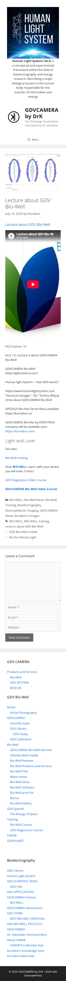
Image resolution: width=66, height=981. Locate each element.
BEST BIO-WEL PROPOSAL (27, 919)
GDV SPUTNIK (19, 682)
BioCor (14, 798)
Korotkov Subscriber (21, 956)
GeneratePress (33, 975)
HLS (47, 61)
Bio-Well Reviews (21, 761)
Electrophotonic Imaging (21, 510)
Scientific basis (20, 723)
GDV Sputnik (15, 809)
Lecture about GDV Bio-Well (27, 224)
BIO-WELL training (36, 521)
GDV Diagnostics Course (26, 830)
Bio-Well (15, 677)
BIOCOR (15, 688)
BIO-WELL (20, 467)
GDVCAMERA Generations (25, 908)
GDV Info (16, 887)
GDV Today (20, 734)
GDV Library (18, 729)
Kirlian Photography (23, 713)
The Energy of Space (24, 814)
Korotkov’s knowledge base (25, 951)
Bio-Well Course (21, 825)
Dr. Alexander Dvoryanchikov (27, 935)
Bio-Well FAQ (19, 771)
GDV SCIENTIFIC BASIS (22, 881)
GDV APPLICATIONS (20, 892)
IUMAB (12, 835)
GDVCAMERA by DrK (41, 113)
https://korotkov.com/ (20, 431)
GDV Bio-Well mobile (23, 532)
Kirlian (11, 707)
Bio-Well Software (22, 787)
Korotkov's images (26, 516)
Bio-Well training (16, 458)
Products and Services (22, 672)
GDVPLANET (15, 841)
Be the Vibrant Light (22, 537)
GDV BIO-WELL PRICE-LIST (25, 924)
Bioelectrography (29, 505)
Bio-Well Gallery (21, 803)
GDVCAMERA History (21, 897)
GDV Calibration (21, 739)
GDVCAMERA (16, 718)
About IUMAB (16, 940)
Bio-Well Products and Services (31, 766)
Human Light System (27, 61)
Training (12, 819)
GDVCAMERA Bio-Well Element (31, 750)
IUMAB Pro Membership (26, 945)
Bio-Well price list (21, 793)
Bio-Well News (34, 500)
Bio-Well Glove (20, 782)
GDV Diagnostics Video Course (25, 480)
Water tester (18, 777)
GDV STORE (15, 913)
